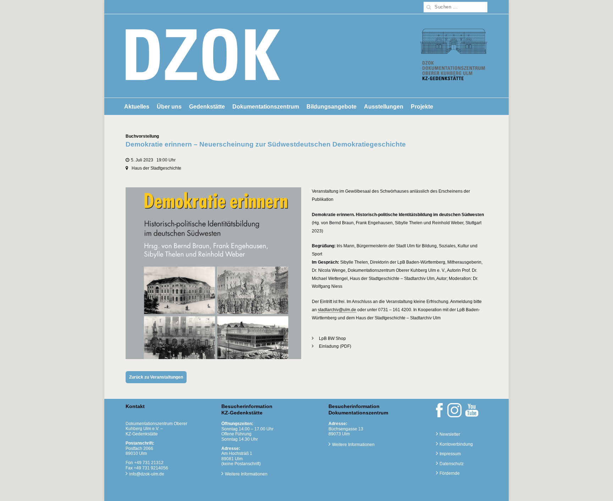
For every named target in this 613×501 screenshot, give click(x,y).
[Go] (429, 7)
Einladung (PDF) (335, 346)
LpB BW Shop (332, 338)
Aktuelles (136, 106)
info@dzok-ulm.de (146, 474)
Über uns (169, 106)
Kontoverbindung (456, 444)
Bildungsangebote (331, 106)
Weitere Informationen (246, 474)
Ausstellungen (383, 106)
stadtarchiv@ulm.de (337, 309)
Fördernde (450, 473)
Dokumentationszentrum (265, 106)
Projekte (422, 106)
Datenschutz (452, 463)
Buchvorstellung (142, 136)
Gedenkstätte (207, 106)
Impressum (450, 453)
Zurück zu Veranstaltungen (156, 377)
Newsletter (450, 434)
